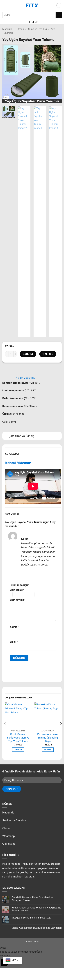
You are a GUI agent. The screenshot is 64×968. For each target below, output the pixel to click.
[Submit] (59, 15)
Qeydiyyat (8, 843)
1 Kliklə (47, 354)
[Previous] (7, 74)
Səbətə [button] (18, 750)
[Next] (56, 74)
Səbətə (28, 354)
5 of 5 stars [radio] (39, 594)
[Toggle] (5, 436)
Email (14, 641)
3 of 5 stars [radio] (21, 594)
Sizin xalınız (17, 589)
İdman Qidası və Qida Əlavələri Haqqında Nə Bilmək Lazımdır (36, 909)
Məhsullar (7, 29)
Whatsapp (8, 836)
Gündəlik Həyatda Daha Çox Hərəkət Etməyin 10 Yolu (32, 899)
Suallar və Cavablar (14, 820)
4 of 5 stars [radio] (29, 594)
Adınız (14, 627)
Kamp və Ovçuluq (37, 29)
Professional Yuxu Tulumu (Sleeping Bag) (47, 738)
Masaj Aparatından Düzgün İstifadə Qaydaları (37, 927)
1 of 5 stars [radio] (10, 594)
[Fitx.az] (32, 5)
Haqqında (8, 812)
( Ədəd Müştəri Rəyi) (26, 378)
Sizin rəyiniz (17, 599)
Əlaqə (6, 828)
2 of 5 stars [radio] (14, 594)
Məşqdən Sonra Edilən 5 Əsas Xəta (31, 917)
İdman (20, 29)
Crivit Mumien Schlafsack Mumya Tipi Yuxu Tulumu (18, 738)
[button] (4, 5)
